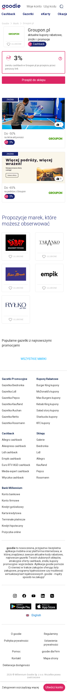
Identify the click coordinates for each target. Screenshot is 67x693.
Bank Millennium (12, 487)
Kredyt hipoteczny (12, 525)
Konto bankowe (11, 494)
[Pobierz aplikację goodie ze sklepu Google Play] (21, 608)
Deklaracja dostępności (16, 665)
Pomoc (16, 651)
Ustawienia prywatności (51, 642)
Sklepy (40, 433)
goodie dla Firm (51, 651)
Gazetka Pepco (11, 397)
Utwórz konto (54, 687)
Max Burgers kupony (48, 397)
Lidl (38, 452)
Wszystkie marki (34, 359)
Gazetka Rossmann (13, 423)
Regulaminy (51, 633)
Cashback (8, 14)
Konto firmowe (10, 500)
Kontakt (16, 658)
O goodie (16, 633)
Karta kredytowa (11, 513)
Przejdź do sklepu (33, 80)
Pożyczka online (11, 532)
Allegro (40, 458)
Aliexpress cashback (14, 446)
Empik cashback (11, 458)
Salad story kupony (47, 410)
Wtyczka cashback (13, 477)
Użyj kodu (50, 6)
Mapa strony (51, 658)
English (36, 615)
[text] (35, 58)
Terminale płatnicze (13, 519)
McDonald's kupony (47, 391)
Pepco (40, 471)
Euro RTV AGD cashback (16, 464)
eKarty (45, 14)
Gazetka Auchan (11, 410)
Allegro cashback (12, 439)
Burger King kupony (47, 385)
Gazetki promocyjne (14, 378)
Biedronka (42, 446)
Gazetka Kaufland (12, 404)
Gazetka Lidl (9, 391)
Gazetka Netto (10, 416)
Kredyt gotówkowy (13, 506)
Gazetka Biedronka (13, 385)
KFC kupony (43, 423)
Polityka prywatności (16, 640)
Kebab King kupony (47, 404)
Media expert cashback (15, 471)
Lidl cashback (9, 452)
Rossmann (42, 477)
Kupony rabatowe (47, 378)
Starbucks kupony (47, 416)
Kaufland (41, 464)
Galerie (40, 439)
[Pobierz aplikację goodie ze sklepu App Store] (46, 608)
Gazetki (28, 14)
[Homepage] (11, 6)
